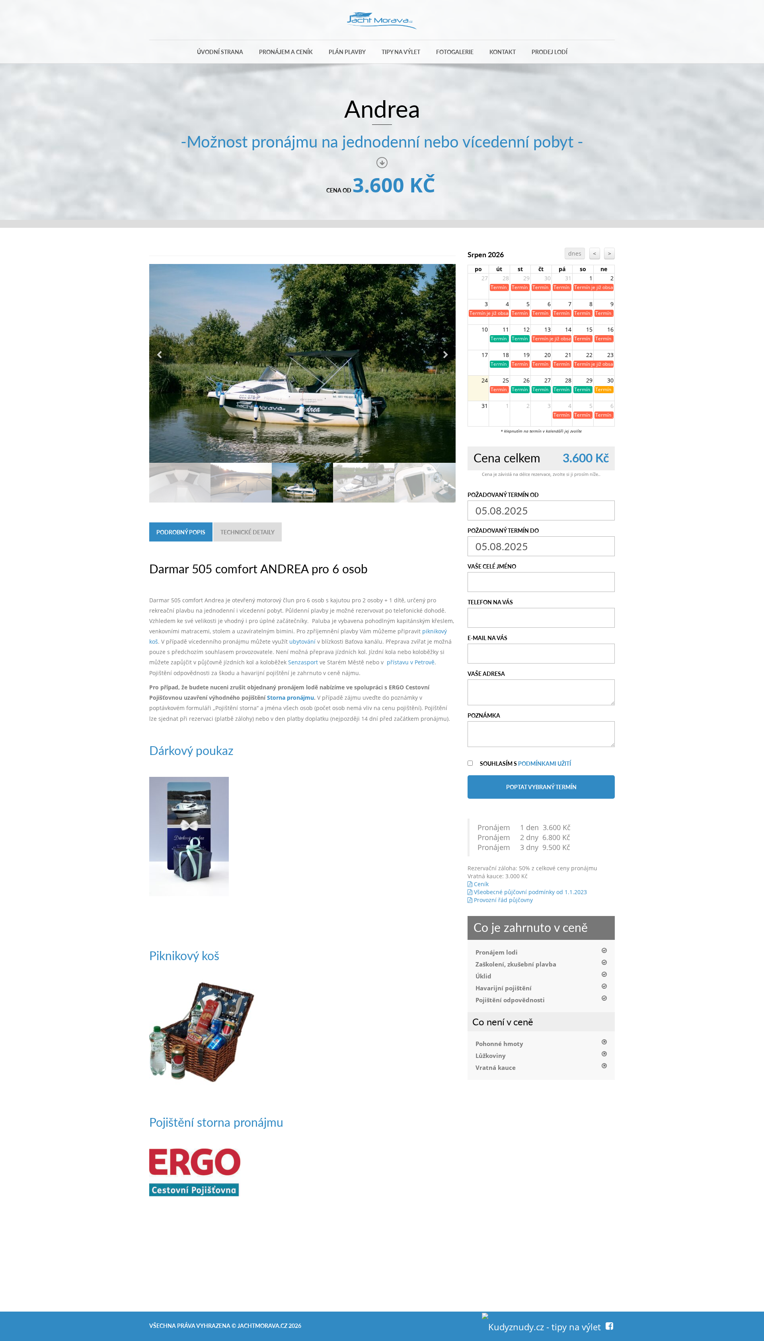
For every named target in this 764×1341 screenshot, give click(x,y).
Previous (159, 355)
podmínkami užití (544, 763)
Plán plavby (347, 52)
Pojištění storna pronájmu (216, 1122)
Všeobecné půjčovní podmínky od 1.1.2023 (529, 892)
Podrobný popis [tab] (180, 532)
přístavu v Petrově (411, 662)
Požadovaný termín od (503, 495)
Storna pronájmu (290, 697)
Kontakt (502, 52)
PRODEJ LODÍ (549, 52)
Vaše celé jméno (492, 566)
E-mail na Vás (487, 638)
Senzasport (303, 662)
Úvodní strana (220, 52)
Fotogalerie (455, 52)
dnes (574, 253)
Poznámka (484, 715)
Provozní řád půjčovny (502, 900)
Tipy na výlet (401, 52)
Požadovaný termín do (503, 530)
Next (446, 355)
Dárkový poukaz (191, 750)
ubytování (302, 641)
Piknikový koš (184, 955)
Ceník (480, 884)
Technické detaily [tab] (247, 532)
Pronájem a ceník (286, 52)
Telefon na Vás (490, 602)
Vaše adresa (486, 673)
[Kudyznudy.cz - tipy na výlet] (541, 1325)
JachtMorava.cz (262, 1325)
